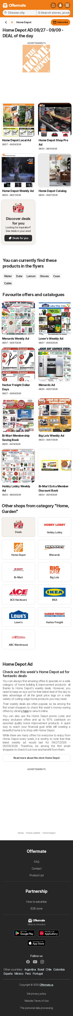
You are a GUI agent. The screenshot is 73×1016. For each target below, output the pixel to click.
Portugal (38, 973)
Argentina (30, 969)
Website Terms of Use (36, 1000)
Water (8, 276)
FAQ (36, 861)
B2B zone (36, 908)
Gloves (44, 276)
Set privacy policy (36, 993)
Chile (48, 969)
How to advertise (36, 901)
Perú (28, 973)
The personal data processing (36, 1007)
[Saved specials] (53, 5)
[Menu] (67, 5)
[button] (60, 5)
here (26, 711)
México (18, 973)
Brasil (41, 969)
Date (19, 276)
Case (56, 276)
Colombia (59, 969)
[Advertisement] (36, 70)
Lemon (31, 276)
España (8, 973)
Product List (36, 875)
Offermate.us (46, 984)
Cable (8, 283)
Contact (36, 868)
